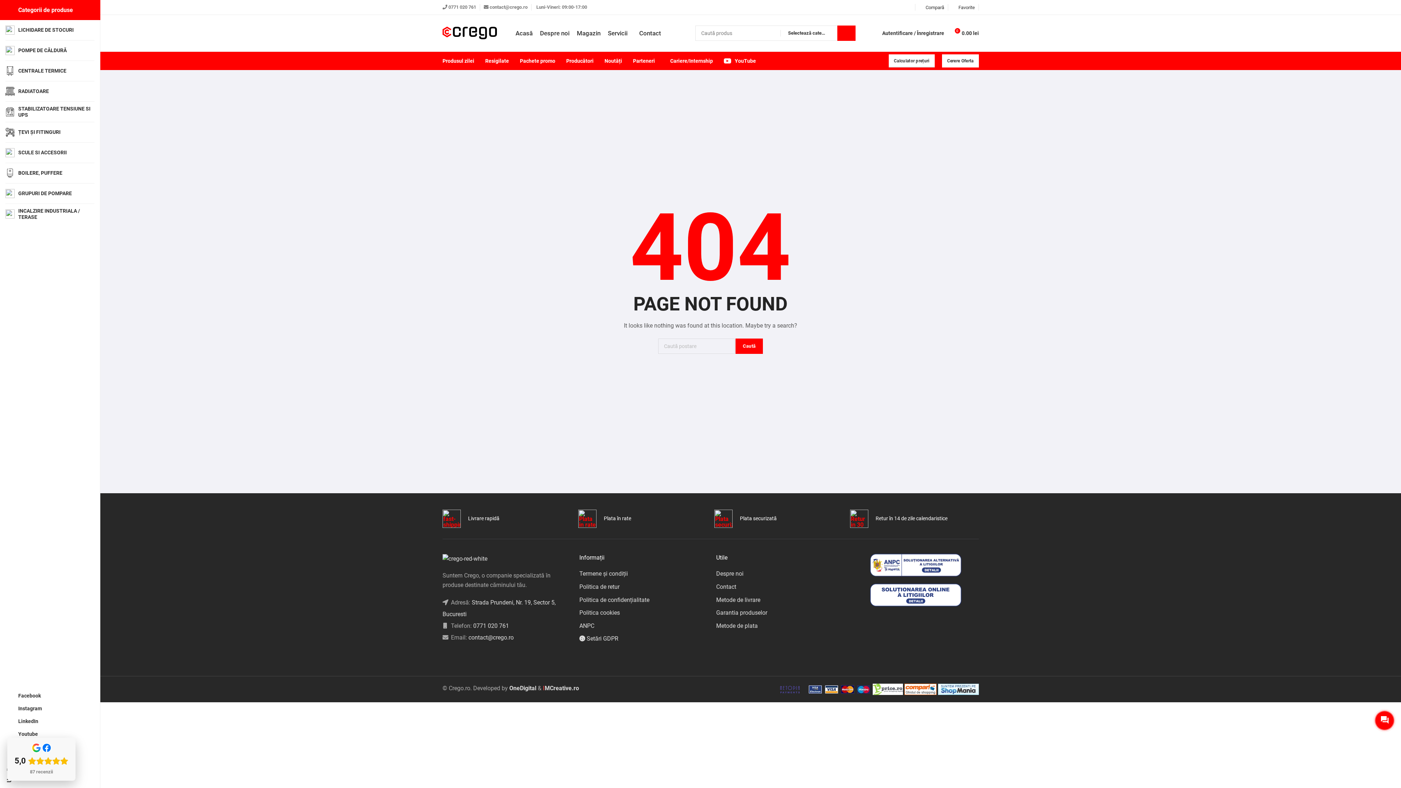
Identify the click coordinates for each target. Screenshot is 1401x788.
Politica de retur (599, 586)
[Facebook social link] (882, 7)
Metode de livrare (738, 599)
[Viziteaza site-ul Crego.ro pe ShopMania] (958, 688)
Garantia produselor (741, 612)
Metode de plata (737, 625)
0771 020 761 (462, 7)
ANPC (586, 625)
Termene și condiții (603, 573)
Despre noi (730, 573)
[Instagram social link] (891, 7)
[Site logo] (470, 33)
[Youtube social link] (909, 7)
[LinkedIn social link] (900, 7)
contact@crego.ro (509, 7)
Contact (726, 586)
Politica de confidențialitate (614, 599)
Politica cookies (599, 612)
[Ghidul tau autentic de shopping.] (921, 688)
